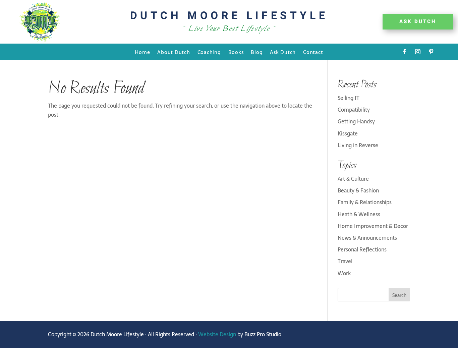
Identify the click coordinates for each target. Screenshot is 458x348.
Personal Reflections (362, 249)
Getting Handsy (356, 121)
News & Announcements (367, 237)
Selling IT (348, 98)
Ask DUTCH (417, 21)
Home (142, 52)
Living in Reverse (358, 145)
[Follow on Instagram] (417, 51)
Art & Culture (353, 178)
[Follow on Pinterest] (431, 51)
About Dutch (173, 52)
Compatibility (354, 109)
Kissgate (348, 133)
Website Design (217, 334)
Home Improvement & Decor (373, 226)
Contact (313, 52)
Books (236, 52)
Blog (257, 52)
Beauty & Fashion (358, 190)
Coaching (209, 52)
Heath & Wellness (359, 214)
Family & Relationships (365, 202)
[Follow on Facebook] (404, 51)
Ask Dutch (283, 52)
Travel (345, 261)
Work (344, 273)
